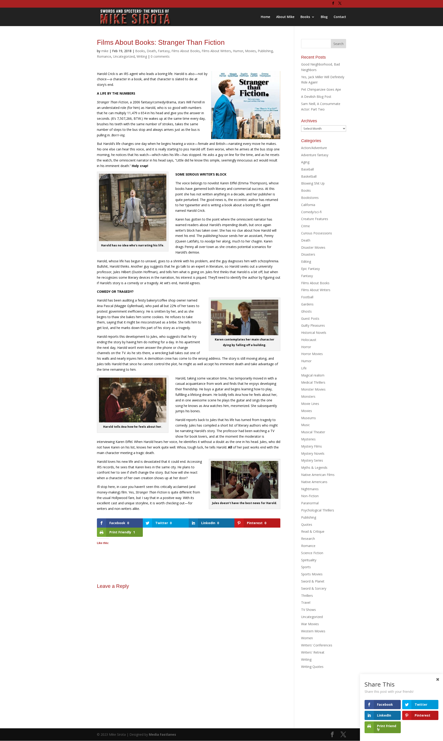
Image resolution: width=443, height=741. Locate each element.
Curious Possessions (316, 233)
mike (104, 51)
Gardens (307, 304)
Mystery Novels (312, 453)
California (308, 205)
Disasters (308, 254)
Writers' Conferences (316, 645)
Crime (305, 226)
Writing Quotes (312, 666)
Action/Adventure (314, 148)
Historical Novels (313, 332)
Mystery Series (312, 460)
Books (305, 17)
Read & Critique (312, 531)
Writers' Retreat (312, 652)
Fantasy (164, 51)
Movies (250, 51)
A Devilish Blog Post (316, 96)
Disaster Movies (313, 247)
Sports (306, 567)
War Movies (310, 624)
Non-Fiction (310, 496)
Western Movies (313, 631)
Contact (340, 17)
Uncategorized (124, 56)
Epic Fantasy (310, 268)
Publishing (265, 51)
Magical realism (312, 375)
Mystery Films (311, 446)
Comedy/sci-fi (311, 212)
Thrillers (307, 595)
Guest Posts (310, 318)
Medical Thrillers (313, 382)
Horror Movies (312, 354)
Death (151, 51)
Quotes (306, 524)
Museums (308, 418)
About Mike (285, 17)
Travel (305, 602)
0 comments (160, 56)
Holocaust (308, 340)
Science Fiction (312, 553)
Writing (142, 56)
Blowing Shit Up (313, 183)
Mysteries (308, 439)
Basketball (309, 176)
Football (307, 297)
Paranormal (310, 503)
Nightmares (310, 489)
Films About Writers (216, 51)
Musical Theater (313, 432)
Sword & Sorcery (313, 588)
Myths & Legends (314, 467)
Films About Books (185, 51)
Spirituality (308, 560)
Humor (238, 51)
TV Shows (308, 609)
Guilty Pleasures (313, 325)
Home (265, 17)
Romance (104, 56)
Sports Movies (312, 574)
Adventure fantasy (314, 155)
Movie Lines (310, 403)
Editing (306, 261)
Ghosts (306, 311)
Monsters (308, 396)
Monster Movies (313, 389)
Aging (305, 162)
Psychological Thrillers (317, 510)
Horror (306, 347)
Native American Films (318, 474)
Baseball (307, 169)
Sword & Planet (312, 581)
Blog (324, 17)
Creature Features (314, 219)
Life (304, 368)
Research (308, 538)
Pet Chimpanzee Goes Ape (321, 89)
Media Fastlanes (162, 734)
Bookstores (310, 197)
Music (305, 425)
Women (307, 638)
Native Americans (314, 482)
